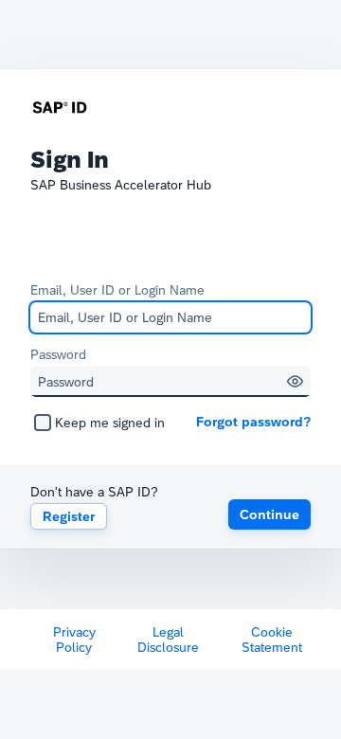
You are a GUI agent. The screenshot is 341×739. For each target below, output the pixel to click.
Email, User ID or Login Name (117, 289)
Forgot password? (253, 421)
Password (58, 354)
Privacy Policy (74, 639)
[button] (295, 381)
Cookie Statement (272, 639)
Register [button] (69, 516)
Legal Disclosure (168, 639)
